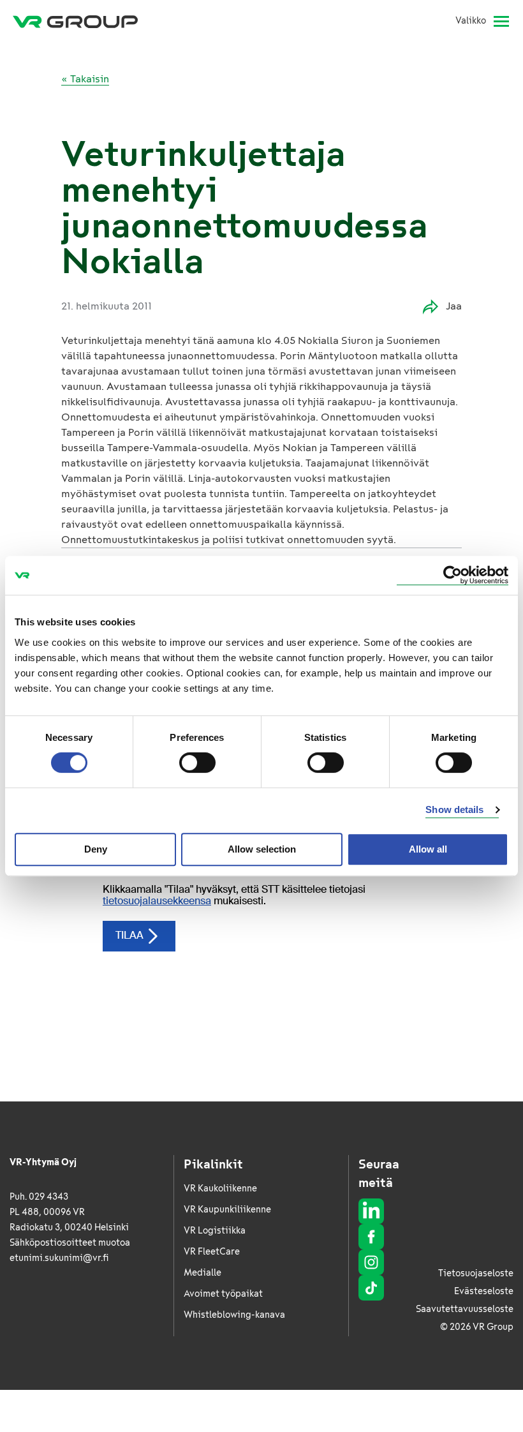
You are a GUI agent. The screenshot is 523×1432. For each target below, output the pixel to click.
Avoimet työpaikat (223, 1293)
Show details (454, 809)
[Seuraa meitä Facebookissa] (371, 1236)
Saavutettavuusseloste (464, 1309)
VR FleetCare (212, 1251)
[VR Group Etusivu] (75, 21)
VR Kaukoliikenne (220, 1188)
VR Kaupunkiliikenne (227, 1209)
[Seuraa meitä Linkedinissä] (371, 1211)
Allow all (428, 849)
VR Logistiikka (215, 1230)
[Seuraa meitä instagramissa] (371, 1262)
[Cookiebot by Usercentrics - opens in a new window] (452, 575)
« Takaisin (85, 79)
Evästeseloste (483, 1291)
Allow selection (262, 849)
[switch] (197, 762)
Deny (95, 849)
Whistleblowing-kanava (234, 1314)
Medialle (202, 1272)
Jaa (454, 306)
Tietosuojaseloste (475, 1273)
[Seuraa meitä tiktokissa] (371, 1288)
